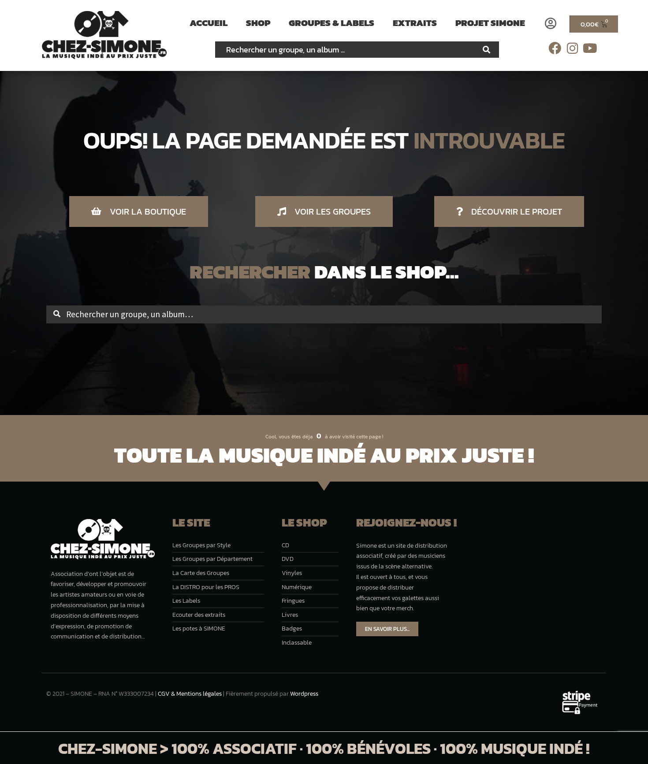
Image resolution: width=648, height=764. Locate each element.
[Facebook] (554, 48)
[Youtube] (590, 48)
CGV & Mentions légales (190, 693)
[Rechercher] (486, 49)
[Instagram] (572, 48)
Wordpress (304, 693)
